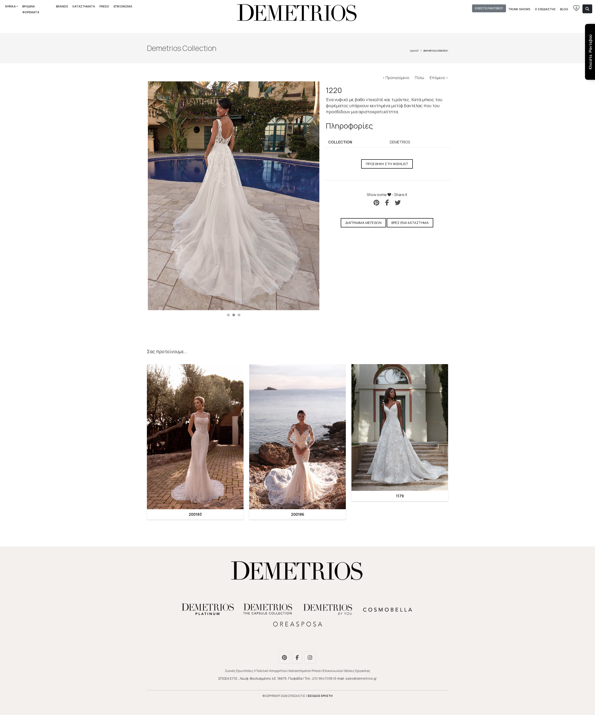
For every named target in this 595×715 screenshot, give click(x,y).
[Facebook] (298, 658)
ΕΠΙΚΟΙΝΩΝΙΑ (123, 6)
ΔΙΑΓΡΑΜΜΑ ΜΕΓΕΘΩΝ (363, 222)
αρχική (414, 51)
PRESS (104, 6)
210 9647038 (322, 678)
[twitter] (398, 202)
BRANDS (62, 6)
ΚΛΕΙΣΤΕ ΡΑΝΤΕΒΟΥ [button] (489, 8)
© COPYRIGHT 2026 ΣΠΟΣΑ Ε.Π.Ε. (284, 696)
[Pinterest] (284, 658)
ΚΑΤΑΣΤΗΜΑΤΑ (84, 6)
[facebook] (387, 202)
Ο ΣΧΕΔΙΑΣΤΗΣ (545, 9)
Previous (140, 195)
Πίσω (420, 77)
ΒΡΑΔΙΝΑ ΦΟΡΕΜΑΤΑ (30, 9)
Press (316, 670)
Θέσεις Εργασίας (357, 670)
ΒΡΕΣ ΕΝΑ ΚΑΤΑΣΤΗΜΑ (410, 222)
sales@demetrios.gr (361, 678)
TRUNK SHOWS (519, 9)
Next (326, 195)
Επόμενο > (439, 77)
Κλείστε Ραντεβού (590, 51)
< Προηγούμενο (396, 77)
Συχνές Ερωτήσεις (239, 670)
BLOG (564, 9)
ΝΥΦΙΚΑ (10, 6)
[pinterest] (376, 202)
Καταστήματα (299, 670)
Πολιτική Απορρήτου (271, 670)
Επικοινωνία (332, 670)
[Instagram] (310, 658)
